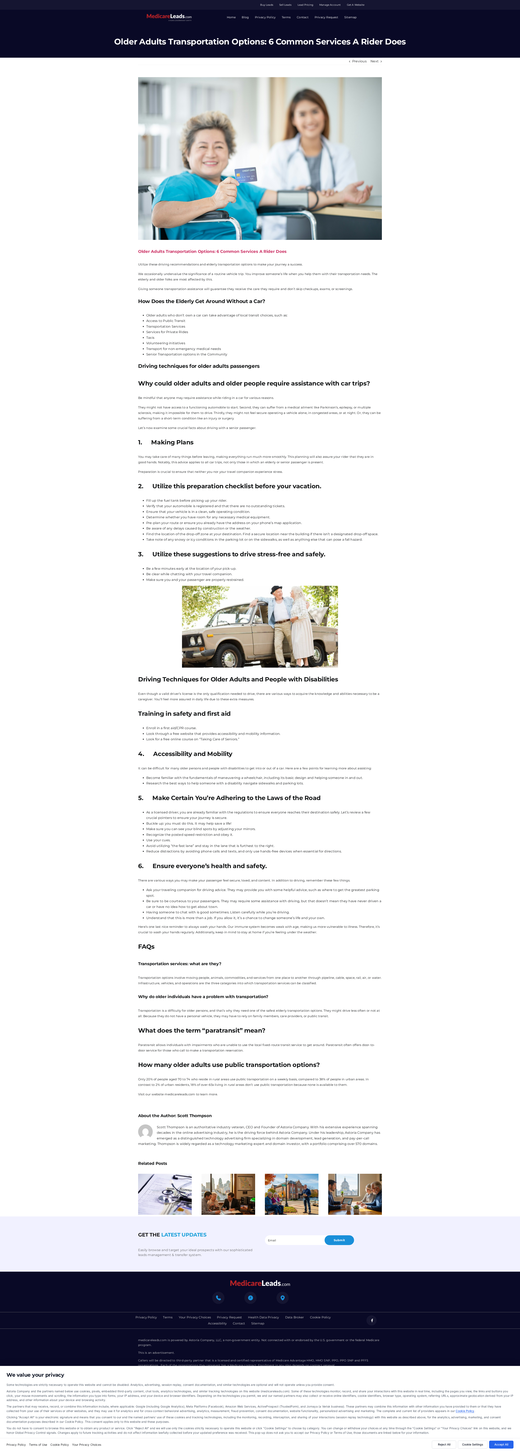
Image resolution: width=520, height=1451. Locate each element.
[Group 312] (169, 15)
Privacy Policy (16, 1444)
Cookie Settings (472, 1444)
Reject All (444, 1444)
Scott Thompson (194, 1115)
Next (374, 61)
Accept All (501, 1444)
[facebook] (371, 1320)
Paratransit (146, 1045)
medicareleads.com (180, 1094)
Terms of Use (38, 1444)
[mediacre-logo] (260, 1281)
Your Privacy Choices (86, 1444)
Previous (359, 61)
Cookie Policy (465, 1411)
